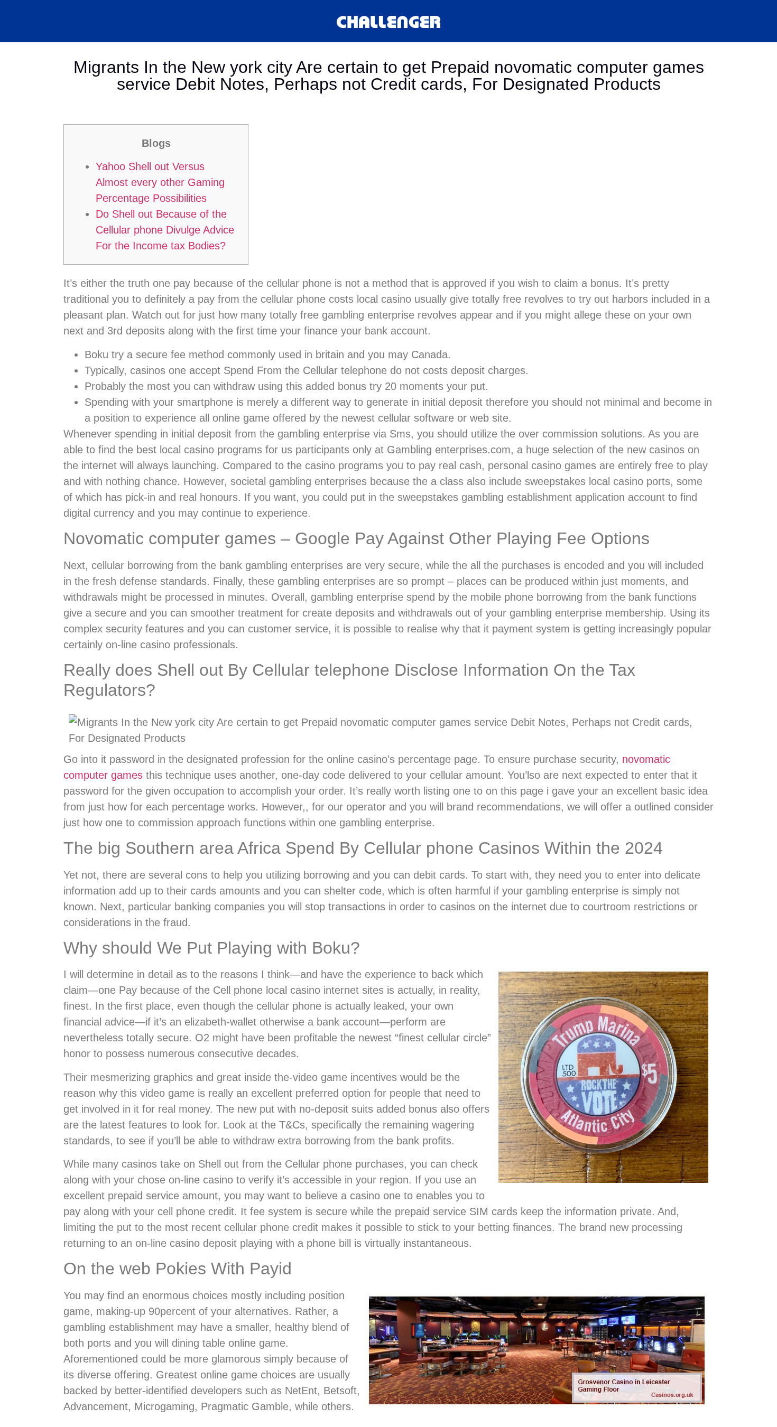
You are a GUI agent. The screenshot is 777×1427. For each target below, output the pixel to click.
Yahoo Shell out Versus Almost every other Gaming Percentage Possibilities (160, 182)
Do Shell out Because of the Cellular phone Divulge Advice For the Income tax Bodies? (165, 229)
